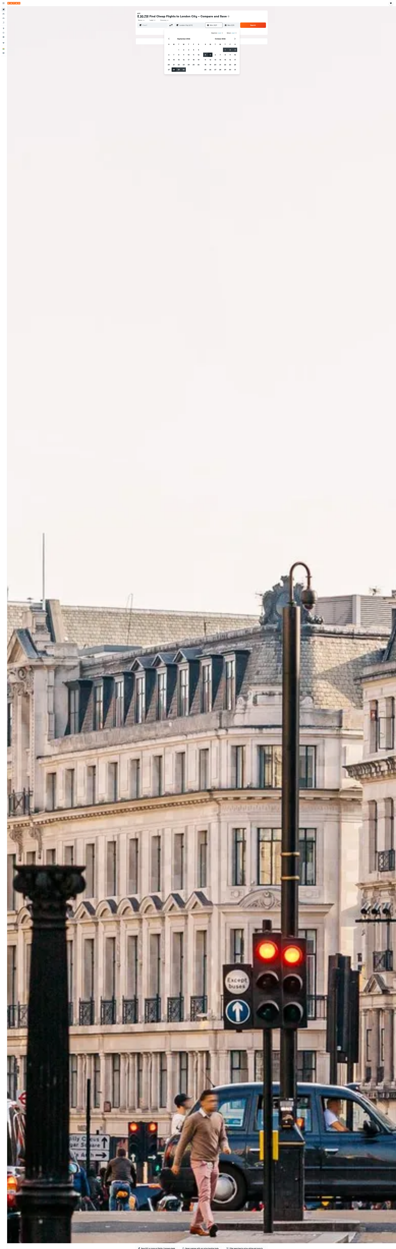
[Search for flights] (3, 9)
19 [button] (198, 60)
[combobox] (141, 20)
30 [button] (184, 70)
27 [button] (169, 70)
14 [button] (174, 60)
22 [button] (179, 65)
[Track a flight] (3, 33)
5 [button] (198, 50)
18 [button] (193, 60)
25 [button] (193, 65)
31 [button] (235, 70)
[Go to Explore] (3, 28)
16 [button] (183, 60)
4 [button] (193, 50)
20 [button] (169, 65)
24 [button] (189, 65)
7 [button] (173, 55)
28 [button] (174, 70)
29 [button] (179, 70)
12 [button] (198, 55)
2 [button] (183, 50)
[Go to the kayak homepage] (13, 3)
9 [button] (183, 55)
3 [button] (188, 50)
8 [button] (178, 55)
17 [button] (188, 60)
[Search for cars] (3, 18)
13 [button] (169, 60)
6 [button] (168, 55)
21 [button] (174, 65)
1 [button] (178, 50)
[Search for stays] (3, 14)
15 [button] (179, 60)
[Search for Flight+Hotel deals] (3, 22)
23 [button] (184, 65)
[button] (3, 3)
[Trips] (3, 43)
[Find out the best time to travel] (3, 37)
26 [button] (198, 65)
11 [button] (193, 55)
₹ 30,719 (143, 16)
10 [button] (189, 55)
